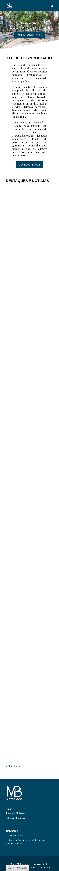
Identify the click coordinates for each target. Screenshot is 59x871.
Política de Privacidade (16, 818)
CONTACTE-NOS (29, 164)
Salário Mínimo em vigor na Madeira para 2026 (27, 462)
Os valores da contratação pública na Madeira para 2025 (28, 729)
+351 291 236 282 (16, 835)
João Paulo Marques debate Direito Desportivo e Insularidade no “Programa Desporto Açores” (27, 516)
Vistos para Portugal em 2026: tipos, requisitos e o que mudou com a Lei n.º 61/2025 (29, 305)
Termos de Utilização (15, 813)
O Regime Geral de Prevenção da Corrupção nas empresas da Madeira (29, 627)
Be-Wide (47, 867)
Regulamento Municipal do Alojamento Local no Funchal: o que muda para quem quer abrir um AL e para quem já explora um (29, 228)
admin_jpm (14, 391)
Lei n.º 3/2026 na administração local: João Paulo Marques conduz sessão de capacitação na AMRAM (29, 384)
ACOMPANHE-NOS (29, 34)
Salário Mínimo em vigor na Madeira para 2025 (27, 680)
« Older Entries (13, 766)
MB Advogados (16, 236)
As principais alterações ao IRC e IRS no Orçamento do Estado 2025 (29, 572)
